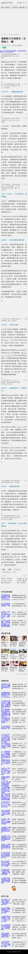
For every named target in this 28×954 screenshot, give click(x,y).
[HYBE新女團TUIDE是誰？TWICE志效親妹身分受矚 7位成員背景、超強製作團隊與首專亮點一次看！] (6, 737)
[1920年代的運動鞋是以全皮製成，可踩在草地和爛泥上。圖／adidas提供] (14, 82)
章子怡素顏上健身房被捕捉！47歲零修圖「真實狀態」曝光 (19, 936)
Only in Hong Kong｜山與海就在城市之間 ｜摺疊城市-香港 (14, 656)
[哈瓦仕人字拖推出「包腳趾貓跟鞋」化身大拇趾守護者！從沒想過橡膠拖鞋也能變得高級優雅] (6, 623)
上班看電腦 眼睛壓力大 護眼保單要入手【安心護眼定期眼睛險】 (22, 644)
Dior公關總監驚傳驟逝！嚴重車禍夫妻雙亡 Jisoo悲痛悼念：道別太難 (20, 911)
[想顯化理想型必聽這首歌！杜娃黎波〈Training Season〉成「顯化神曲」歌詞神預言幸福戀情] (6, 779)
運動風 (9, 569)
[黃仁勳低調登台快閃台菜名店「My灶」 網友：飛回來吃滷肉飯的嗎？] (6, 813)
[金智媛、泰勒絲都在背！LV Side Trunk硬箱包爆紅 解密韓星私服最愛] (6, 821)
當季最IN (17, 34)
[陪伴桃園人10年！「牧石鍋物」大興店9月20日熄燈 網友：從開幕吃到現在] (6, 745)
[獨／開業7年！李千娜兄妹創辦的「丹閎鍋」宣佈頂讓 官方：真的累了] (6, 720)
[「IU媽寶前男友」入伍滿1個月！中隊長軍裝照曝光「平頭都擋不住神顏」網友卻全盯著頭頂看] (6, 754)
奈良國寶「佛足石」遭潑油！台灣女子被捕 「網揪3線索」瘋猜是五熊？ (19, 903)
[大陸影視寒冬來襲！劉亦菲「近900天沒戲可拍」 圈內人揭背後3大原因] (6, 944)
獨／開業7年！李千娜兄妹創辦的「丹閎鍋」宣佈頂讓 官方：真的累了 (19, 721)
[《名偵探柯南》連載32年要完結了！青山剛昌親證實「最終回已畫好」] (6, 927)
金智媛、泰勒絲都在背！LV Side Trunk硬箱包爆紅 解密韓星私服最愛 (19, 822)
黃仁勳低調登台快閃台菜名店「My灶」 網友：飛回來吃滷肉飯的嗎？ (19, 814)
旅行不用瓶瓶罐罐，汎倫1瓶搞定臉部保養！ (5, 656)
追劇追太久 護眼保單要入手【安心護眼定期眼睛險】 (4, 669)
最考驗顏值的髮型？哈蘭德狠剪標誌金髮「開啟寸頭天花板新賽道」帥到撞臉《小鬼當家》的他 (23, 669)
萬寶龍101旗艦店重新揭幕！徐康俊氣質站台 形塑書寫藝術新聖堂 (19, 830)
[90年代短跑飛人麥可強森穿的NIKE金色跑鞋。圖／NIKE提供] (14, 470)
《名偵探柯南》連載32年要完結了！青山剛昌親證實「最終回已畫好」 (19, 928)
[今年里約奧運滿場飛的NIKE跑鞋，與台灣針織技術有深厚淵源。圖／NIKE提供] (14, 513)
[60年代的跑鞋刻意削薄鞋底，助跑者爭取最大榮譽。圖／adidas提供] (14, 51)
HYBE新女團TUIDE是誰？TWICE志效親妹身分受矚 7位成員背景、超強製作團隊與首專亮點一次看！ (19, 739)
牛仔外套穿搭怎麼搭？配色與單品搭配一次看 (19, 605)
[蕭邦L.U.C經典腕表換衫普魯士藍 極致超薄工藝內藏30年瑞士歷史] (6, 847)
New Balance (17, 569)
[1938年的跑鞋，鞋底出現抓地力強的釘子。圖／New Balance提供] (14, 116)
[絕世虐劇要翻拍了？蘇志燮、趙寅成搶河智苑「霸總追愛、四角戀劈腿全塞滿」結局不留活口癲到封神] (6, 712)
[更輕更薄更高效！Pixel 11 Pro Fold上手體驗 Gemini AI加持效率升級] (6, 804)
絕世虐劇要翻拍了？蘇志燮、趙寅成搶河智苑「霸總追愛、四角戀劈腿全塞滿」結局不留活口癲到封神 (19, 714)
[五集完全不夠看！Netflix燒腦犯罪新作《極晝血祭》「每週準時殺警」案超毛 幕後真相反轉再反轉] (6, 703)
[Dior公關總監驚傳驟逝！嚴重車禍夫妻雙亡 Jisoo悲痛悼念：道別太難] (6, 910)
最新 (2, 7)
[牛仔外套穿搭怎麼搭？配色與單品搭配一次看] (6, 606)
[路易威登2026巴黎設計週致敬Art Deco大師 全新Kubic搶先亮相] (6, 762)
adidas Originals (6, 572)
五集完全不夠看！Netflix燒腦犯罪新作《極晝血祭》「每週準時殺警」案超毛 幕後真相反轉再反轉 (19, 705)
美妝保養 (22, 7)
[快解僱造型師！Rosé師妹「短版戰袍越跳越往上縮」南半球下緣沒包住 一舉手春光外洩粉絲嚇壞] (6, 788)
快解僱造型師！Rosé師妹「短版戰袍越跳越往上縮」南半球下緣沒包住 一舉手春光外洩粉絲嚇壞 (19, 790)
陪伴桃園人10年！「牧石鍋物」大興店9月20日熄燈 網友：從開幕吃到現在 (19, 746)
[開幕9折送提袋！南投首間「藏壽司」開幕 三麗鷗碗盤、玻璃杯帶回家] (6, 872)
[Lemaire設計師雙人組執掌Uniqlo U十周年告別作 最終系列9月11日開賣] (6, 863)
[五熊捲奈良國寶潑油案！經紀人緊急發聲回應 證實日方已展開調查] (6, 880)
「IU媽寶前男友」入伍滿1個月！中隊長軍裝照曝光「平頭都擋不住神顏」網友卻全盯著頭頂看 (19, 756)
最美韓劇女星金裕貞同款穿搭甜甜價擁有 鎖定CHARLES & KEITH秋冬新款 (19, 598)
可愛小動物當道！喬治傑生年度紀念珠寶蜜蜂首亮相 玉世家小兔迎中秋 (19, 856)
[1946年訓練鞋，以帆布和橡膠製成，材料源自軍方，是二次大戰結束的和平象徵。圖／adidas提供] (14, 182)
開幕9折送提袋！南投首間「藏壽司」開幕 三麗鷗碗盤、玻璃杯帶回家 (19, 873)
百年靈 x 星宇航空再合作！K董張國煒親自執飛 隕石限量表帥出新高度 (19, 839)
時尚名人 (8, 7)
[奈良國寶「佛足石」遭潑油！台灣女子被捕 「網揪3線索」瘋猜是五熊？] (6, 902)
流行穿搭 (15, 7)
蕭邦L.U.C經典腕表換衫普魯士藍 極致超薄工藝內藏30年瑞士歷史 (19, 847)
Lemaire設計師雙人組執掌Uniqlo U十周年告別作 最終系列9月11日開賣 (19, 864)
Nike (14, 572)
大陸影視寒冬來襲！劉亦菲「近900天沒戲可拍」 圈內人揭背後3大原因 (19, 945)
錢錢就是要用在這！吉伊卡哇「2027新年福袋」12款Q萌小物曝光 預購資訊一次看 (13, 669)
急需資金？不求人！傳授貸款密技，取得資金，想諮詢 (22, 656)
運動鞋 (3, 569)
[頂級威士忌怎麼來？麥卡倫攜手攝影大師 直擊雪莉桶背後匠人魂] (6, 686)
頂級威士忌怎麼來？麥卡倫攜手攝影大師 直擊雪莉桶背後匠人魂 (19, 686)
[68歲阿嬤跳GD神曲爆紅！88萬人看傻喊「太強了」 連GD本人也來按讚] (6, 919)
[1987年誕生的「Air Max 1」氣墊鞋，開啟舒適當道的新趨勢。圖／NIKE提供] (14, 378)
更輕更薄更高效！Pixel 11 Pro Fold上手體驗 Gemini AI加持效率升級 (19, 805)
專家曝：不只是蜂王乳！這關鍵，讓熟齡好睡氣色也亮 (4, 644)
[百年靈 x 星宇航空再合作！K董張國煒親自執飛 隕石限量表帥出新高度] (6, 838)
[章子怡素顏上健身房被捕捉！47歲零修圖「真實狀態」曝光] (6, 936)
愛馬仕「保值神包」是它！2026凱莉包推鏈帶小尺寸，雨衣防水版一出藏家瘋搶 (19, 615)
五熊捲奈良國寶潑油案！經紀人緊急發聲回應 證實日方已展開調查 (19, 880)
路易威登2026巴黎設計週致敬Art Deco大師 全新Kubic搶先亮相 (19, 762)
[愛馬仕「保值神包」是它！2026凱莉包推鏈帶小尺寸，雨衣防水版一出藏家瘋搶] (6, 614)
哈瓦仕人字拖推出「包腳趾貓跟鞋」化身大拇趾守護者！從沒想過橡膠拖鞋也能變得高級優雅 (19, 625)
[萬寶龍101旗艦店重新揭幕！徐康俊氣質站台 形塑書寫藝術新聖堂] (6, 830)
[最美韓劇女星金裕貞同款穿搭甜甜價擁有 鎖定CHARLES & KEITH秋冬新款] (6, 597)
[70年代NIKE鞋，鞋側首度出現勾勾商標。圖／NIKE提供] (14, 308)
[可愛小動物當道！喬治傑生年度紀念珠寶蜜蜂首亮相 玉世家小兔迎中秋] (6, 855)
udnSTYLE (4, 34)
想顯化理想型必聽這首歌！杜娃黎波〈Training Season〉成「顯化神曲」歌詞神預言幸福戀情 (14, 644)
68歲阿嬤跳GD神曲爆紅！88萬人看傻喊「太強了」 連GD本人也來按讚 (19, 920)
